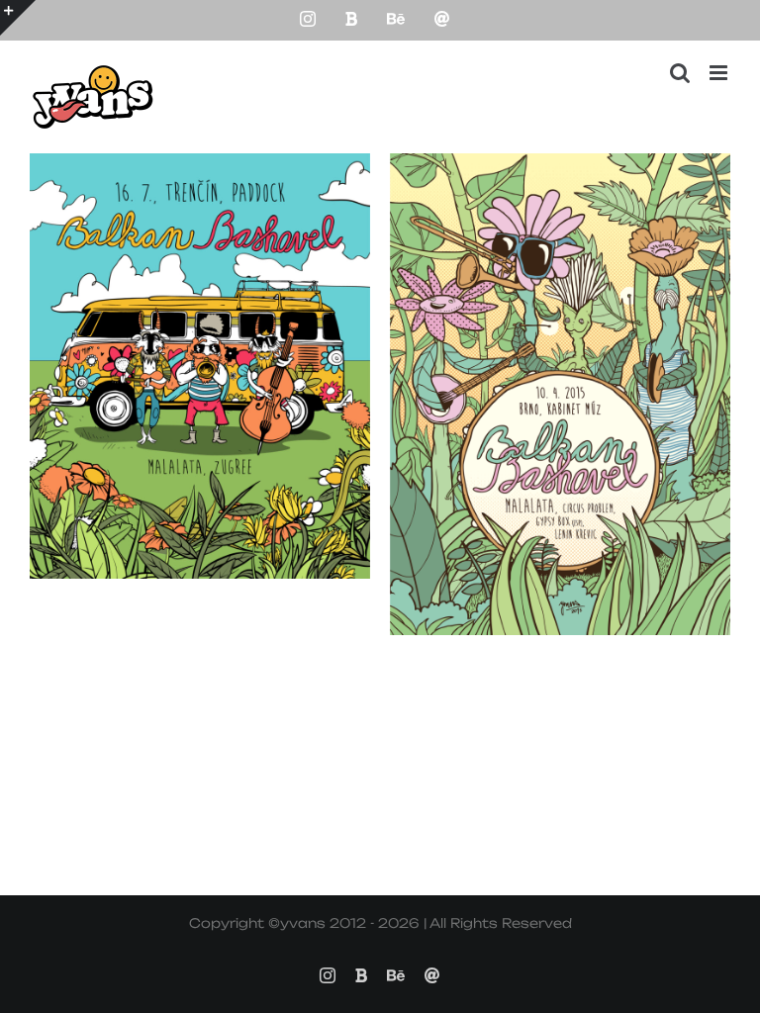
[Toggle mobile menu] (720, 72)
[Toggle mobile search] (680, 72)
